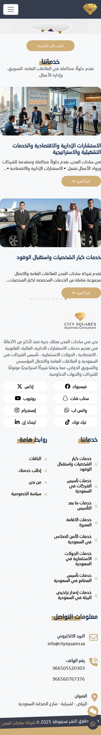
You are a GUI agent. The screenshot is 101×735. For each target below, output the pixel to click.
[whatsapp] (93, 724)
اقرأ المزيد (82, 181)
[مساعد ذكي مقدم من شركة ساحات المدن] (93, 711)
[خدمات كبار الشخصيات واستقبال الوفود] (50, 224)
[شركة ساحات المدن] (10, 9)
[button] (70, 299)
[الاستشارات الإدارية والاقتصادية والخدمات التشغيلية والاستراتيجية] (50, 112)
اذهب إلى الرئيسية (50, 46)
